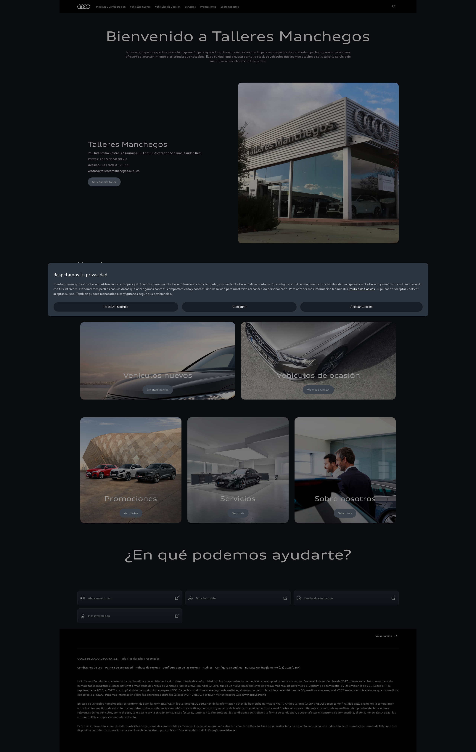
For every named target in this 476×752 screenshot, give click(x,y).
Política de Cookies (362, 289)
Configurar (239, 306)
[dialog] (238, 289)
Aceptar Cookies (361, 306)
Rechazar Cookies (116, 306)
